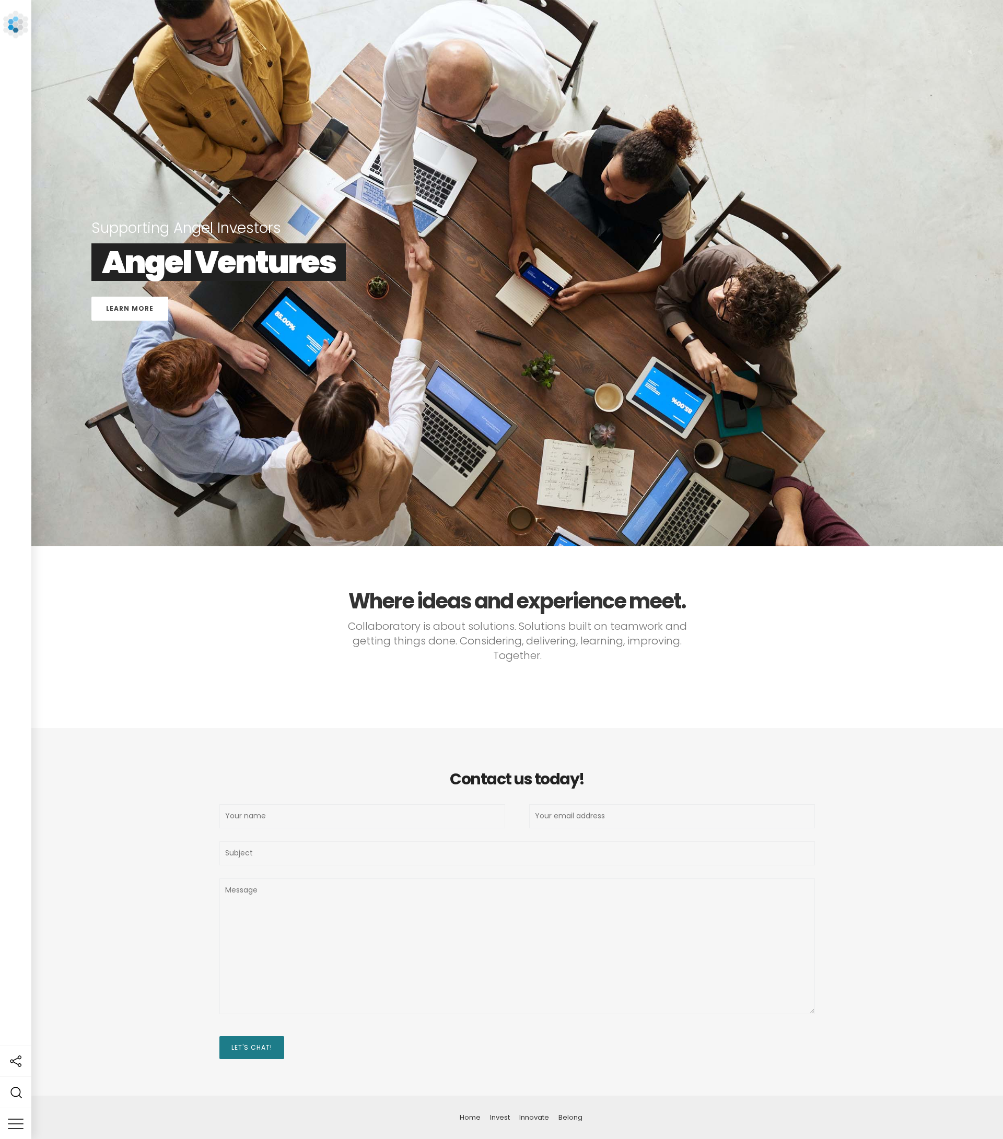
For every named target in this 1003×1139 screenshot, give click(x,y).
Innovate (534, 1117)
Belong (570, 1117)
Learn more (904, 437)
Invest (500, 1117)
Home (470, 1117)
